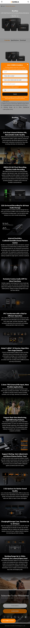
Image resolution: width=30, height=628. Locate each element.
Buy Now (14, 16)
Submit (15, 94)
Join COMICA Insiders (8, 620)
